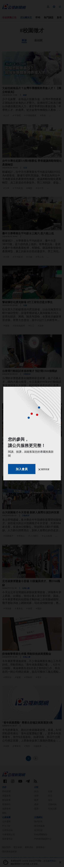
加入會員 (22, 469)
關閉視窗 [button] (44, 469)
